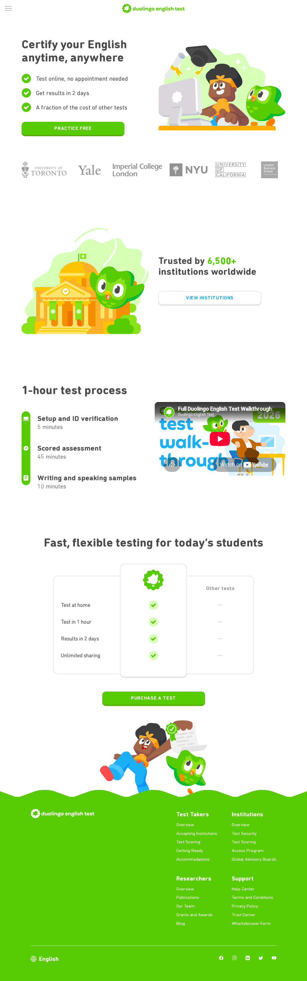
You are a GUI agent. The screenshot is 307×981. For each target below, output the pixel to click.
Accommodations (193, 859)
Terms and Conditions (252, 897)
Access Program (248, 850)
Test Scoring (188, 841)
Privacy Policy (245, 906)
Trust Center (243, 914)
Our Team (185, 906)
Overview (185, 824)
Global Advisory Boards (254, 859)
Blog (180, 923)
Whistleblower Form (251, 923)
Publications (187, 897)
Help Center (243, 889)
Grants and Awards (194, 914)
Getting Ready (189, 850)
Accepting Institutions (196, 833)
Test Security (244, 833)
